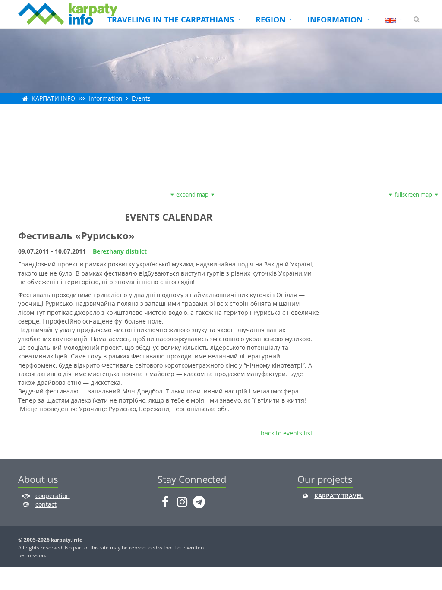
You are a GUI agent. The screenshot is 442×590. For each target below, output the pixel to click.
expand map (192, 194)
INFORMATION (335, 19)
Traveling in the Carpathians (170, 19)
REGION (271, 19)
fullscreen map (413, 194)
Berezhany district (120, 251)
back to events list (287, 433)
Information (105, 98)
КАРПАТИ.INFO (53, 98)
